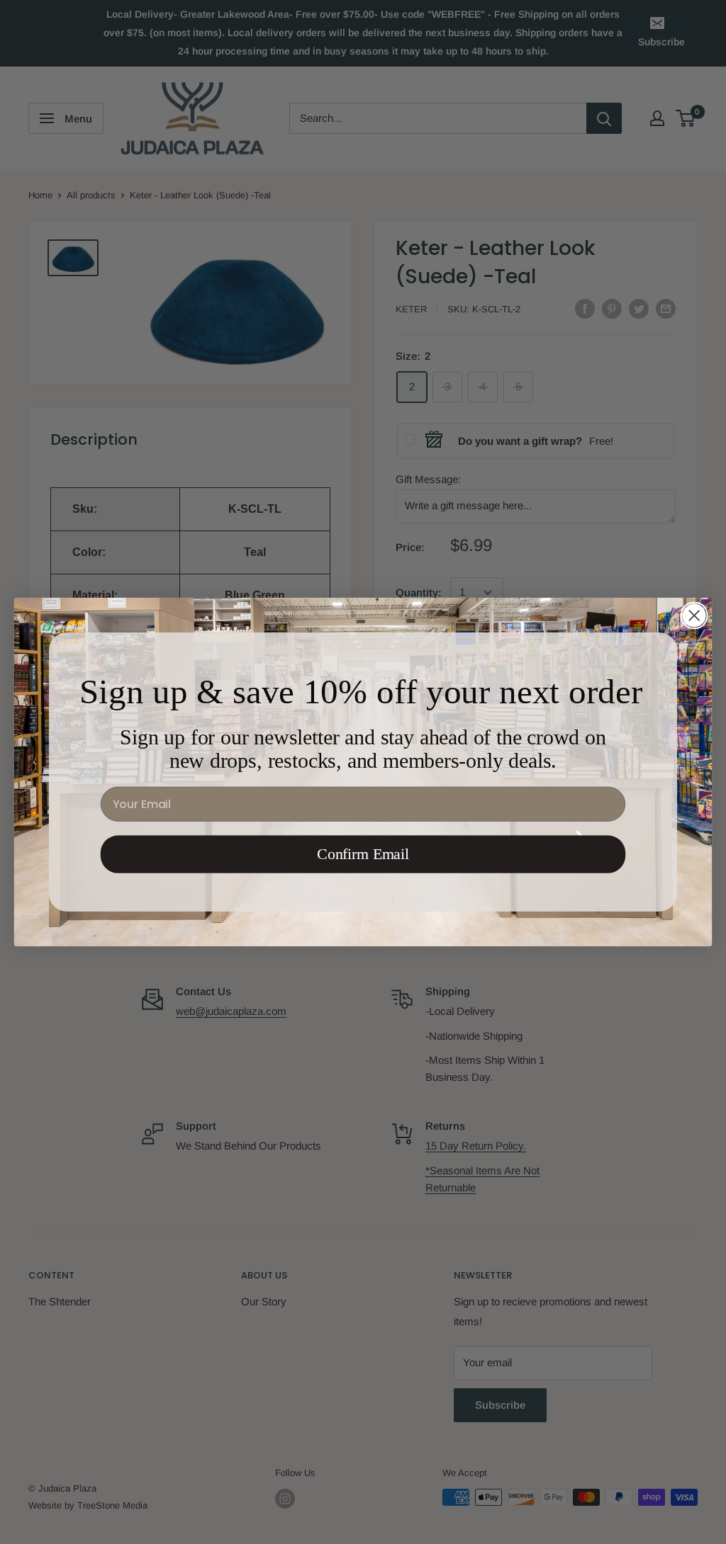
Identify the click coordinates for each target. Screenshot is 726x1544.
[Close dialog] (694, 615)
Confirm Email (363, 854)
